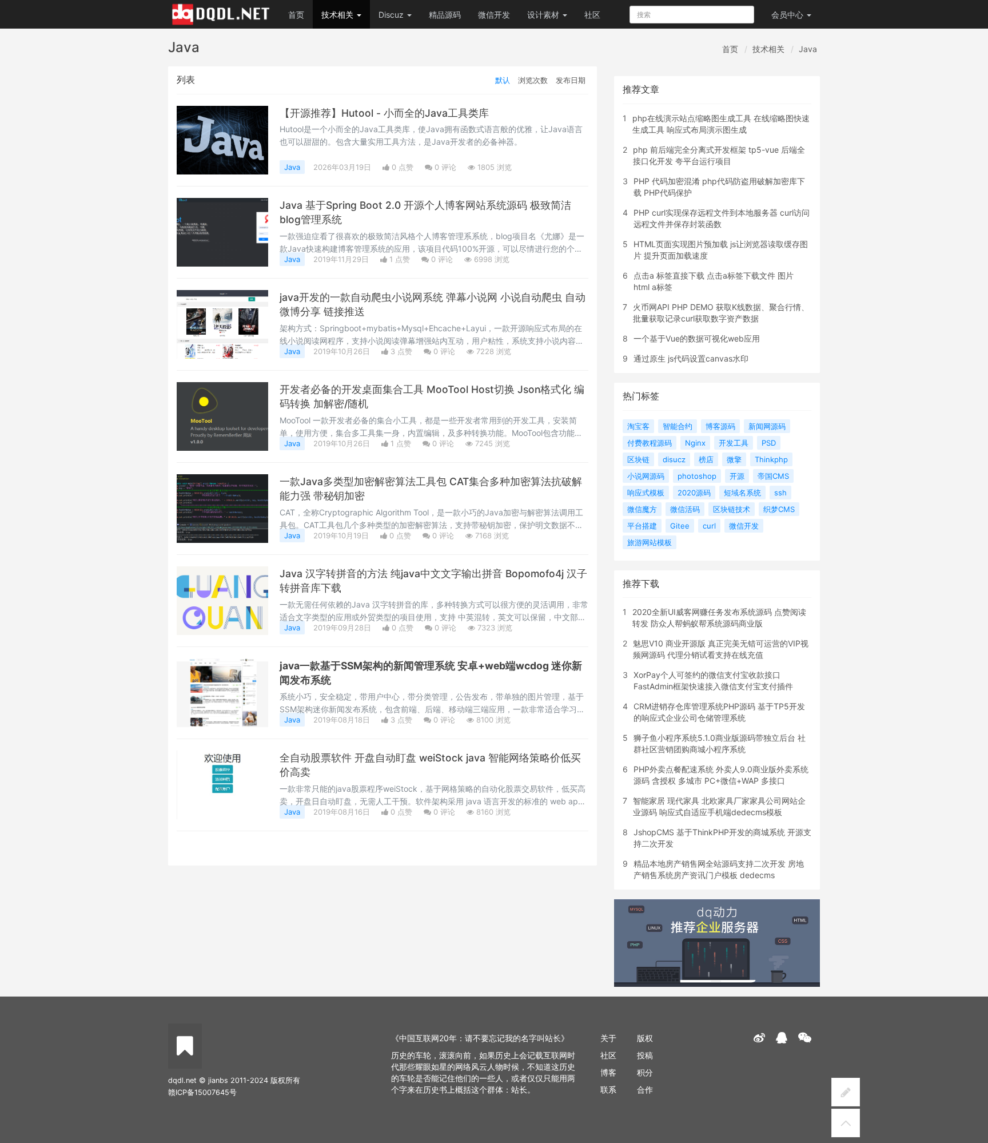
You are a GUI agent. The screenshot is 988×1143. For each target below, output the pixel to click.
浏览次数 (533, 80)
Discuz (392, 14)
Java (808, 49)
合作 (645, 1089)
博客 (608, 1072)
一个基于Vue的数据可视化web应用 (697, 338)
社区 (592, 14)
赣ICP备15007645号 (202, 1092)
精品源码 (445, 14)
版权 (645, 1038)
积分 (645, 1072)
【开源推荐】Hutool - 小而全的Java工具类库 (384, 113)
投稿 (645, 1055)
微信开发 (494, 14)
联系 (608, 1089)
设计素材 (544, 14)
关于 (608, 1038)
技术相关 (338, 14)
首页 (296, 14)
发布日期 (570, 80)
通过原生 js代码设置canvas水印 (691, 358)
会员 (787, 14)
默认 (502, 80)
